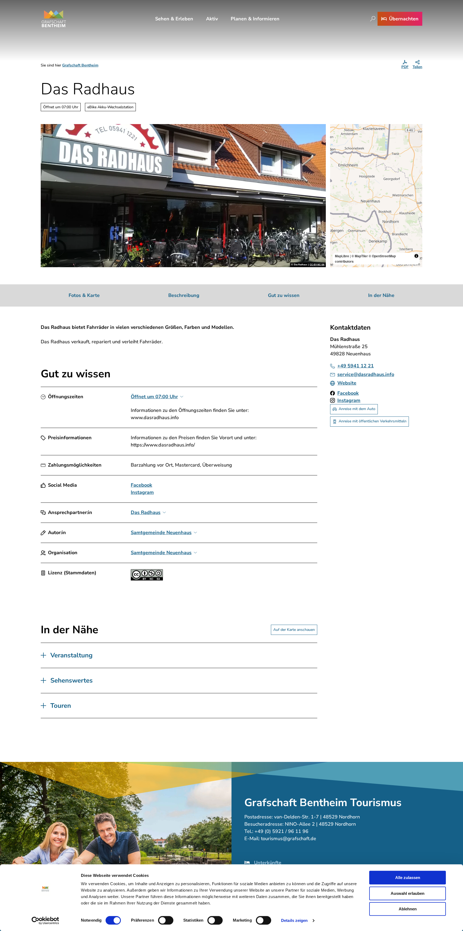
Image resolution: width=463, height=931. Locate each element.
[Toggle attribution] (416, 256)
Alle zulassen (407, 877)
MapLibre (342, 256)
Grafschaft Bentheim (80, 65)
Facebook (141, 485)
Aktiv (212, 19)
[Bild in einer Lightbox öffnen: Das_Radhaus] (183, 195)
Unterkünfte (267, 862)
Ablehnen (408, 909)
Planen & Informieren (255, 19)
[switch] (165, 920)
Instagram (142, 492)
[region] (376, 195)
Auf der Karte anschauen (294, 629)
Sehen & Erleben (174, 19)
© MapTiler (360, 256)
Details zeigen (294, 920)
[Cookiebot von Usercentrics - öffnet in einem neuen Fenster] (45, 921)
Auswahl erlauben (407, 893)
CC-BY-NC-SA (317, 265)
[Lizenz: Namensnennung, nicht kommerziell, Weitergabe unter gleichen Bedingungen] (147, 579)
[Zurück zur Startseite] (54, 18)
